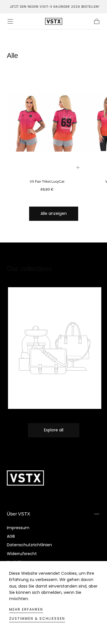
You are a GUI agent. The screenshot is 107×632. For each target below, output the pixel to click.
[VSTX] (25, 478)
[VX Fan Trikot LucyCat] (47, 123)
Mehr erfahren (26, 609)
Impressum (18, 528)
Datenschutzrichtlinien (29, 545)
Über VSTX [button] (18, 513)
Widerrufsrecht (22, 553)
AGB (11, 536)
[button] (10, 21)
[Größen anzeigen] (77, 167)
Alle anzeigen (54, 213)
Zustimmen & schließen (37, 618)
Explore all (53, 430)
